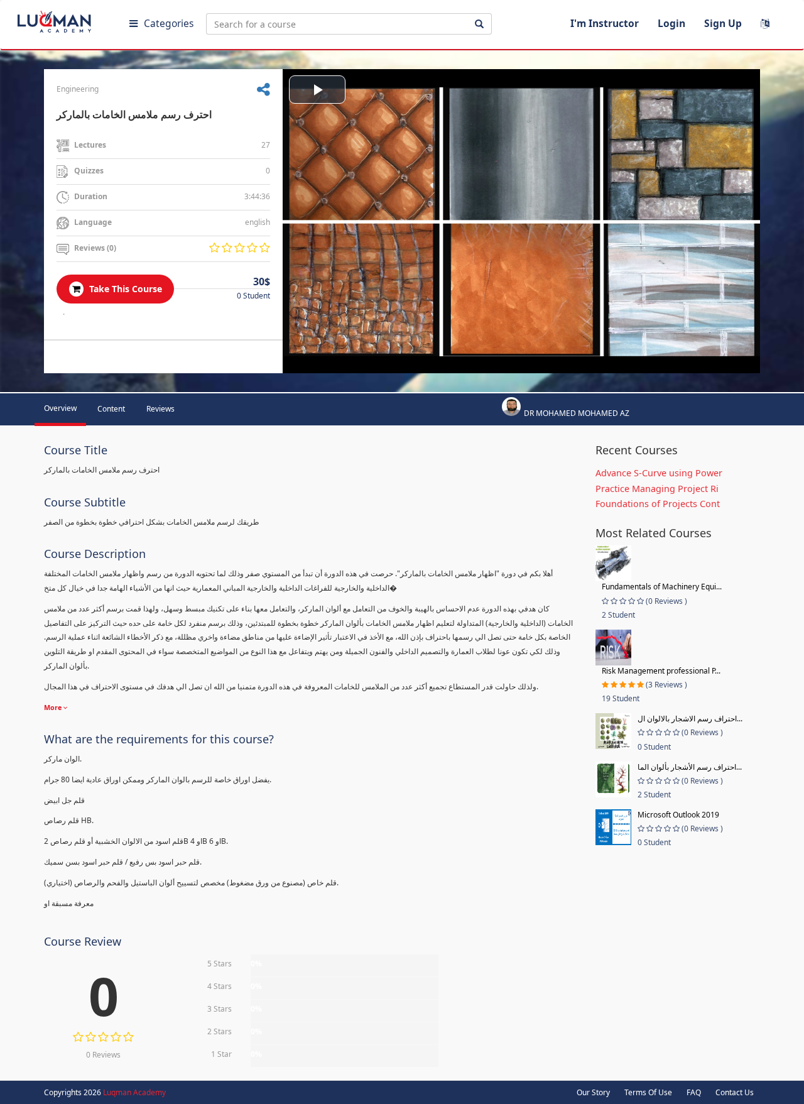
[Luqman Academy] (63, 19)
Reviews (160, 408)
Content (111, 408)
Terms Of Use (648, 1092)
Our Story (593, 1092)
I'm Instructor (604, 23)
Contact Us (734, 1092)
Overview (60, 408)
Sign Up (723, 23)
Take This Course (124, 289)
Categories (168, 23)
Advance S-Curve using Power (658, 473)
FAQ (694, 1092)
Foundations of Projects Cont (657, 504)
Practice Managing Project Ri (657, 489)
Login (671, 23)
